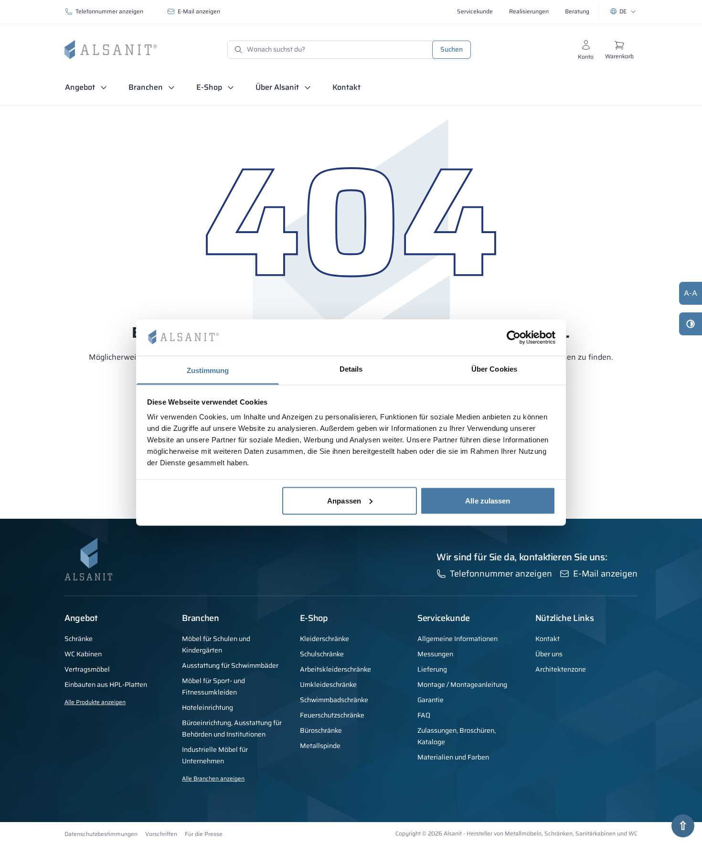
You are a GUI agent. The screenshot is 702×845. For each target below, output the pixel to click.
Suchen (451, 49)
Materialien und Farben (453, 757)
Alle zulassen (487, 500)
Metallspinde (320, 745)
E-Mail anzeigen (199, 11)
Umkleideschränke (328, 684)
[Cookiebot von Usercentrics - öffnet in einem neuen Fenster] (513, 337)
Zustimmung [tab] (208, 370)
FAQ (423, 715)
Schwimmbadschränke (334, 700)
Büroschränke (321, 730)
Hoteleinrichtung (207, 707)
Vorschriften (161, 833)
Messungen (435, 654)
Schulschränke (322, 654)
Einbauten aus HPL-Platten (105, 684)
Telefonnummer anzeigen (109, 11)
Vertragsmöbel (87, 669)
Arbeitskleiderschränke (335, 669)
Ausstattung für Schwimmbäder (230, 665)
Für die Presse (204, 833)
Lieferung (432, 669)
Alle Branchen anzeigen (213, 778)
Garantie (430, 700)
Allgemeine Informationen (457, 638)
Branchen (145, 87)
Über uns (549, 654)
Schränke (78, 638)
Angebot (80, 87)
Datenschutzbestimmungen (101, 833)
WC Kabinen (83, 654)
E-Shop (209, 87)
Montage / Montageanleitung (462, 684)
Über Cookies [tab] (494, 369)
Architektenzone (560, 669)
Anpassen (344, 500)
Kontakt (346, 87)
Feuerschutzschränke (332, 715)
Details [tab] (351, 369)
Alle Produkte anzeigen (95, 701)
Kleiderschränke (324, 638)
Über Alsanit (277, 87)
